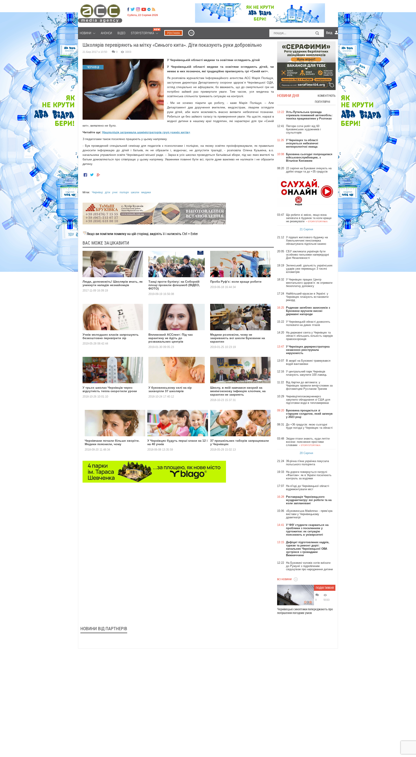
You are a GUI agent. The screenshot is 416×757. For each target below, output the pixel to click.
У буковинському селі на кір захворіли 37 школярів (170, 389)
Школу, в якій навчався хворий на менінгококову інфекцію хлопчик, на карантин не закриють (238, 391)
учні (114, 192)
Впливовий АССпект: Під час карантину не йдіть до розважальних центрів (170, 338)
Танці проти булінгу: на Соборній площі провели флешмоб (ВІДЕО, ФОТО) (174, 285)
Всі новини (284, 579)
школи (135, 192)
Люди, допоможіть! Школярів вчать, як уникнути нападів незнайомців (113, 283)
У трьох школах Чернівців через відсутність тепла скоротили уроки (110, 389)
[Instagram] (138, 9)
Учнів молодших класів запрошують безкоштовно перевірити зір (111, 336)
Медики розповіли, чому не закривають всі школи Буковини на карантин (237, 338)
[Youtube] (143, 9)
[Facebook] (128, 9)
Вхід (329, 32)
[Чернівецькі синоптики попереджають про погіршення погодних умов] (295, 595)
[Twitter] (132, 9)
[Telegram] (149, 9)
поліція (124, 192)
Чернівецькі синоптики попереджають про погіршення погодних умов (305, 611)
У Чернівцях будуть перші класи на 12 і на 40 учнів (177, 442)
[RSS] (153, 9)
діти (107, 192)
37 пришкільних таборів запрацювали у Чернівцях (239, 442)
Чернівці (97, 192)
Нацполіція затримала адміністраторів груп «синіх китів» (146, 132)
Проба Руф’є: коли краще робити (236, 281)
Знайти (317, 33)
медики (146, 192)
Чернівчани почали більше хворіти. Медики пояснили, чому (112, 442)
